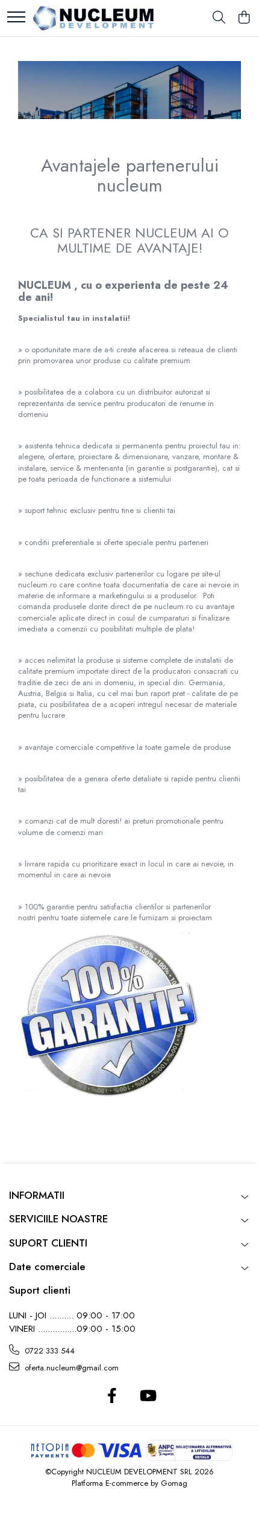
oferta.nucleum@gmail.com (70, 1367)
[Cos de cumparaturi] (243, 18)
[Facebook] (111, 1396)
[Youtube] (147, 1396)
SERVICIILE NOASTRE (58, 1218)
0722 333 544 (48, 1351)
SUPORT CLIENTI (48, 1243)
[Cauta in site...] (219, 18)
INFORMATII (36, 1195)
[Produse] (16, 17)
